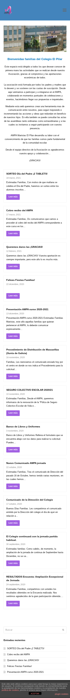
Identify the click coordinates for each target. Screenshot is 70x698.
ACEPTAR (35, 694)
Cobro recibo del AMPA (19, 210)
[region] (35, 39)
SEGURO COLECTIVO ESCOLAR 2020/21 (29, 389)
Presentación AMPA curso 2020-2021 (27, 309)
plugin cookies (61, 694)
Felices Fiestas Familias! (20, 280)
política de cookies (10, 690)
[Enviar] (63, 629)
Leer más (13, 197)
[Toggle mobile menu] (64, 10)
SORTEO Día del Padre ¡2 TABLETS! (27, 173)
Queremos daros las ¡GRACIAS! (24, 247)
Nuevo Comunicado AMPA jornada (26, 463)
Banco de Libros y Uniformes (23, 426)
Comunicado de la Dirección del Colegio (29, 499)
